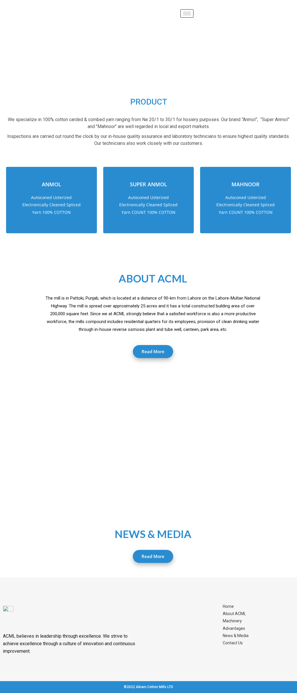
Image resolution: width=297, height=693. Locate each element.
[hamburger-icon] (186, 13)
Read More (153, 351)
